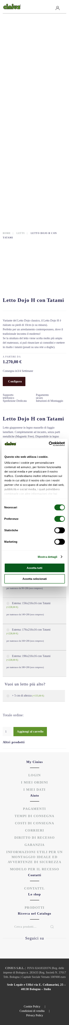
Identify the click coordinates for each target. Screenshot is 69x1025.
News (12, 191)
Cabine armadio (19, 43)
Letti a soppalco (20, 110)
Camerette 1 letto (21, 49)
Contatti (17, 199)
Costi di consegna (34, 823)
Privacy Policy (34, 1015)
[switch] (55, 519)
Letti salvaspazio (21, 121)
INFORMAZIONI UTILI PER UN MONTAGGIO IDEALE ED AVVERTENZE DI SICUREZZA (34, 857)
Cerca (52, 926)
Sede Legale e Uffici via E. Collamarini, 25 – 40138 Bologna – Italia (36, 987)
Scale (11, 148)
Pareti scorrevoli (21, 143)
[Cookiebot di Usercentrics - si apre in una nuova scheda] (49, 444)
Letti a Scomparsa (21, 104)
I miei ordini (34, 782)
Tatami (12, 165)
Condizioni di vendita (34, 1010)
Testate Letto (18, 171)
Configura (15, 381)
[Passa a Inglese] (14, 206)
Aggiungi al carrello (30, 731)
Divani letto (17, 82)
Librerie (14, 126)
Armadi (13, 38)
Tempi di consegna (34, 816)
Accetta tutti (34, 567)
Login (34, 775)
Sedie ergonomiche (22, 159)
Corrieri (34, 830)
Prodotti (17, 31)
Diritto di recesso (34, 837)
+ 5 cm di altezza (28, 695)
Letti (11, 93)
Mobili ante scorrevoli (25, 132)
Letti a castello (20, 98)
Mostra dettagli (47, 556)
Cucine (12, 71)
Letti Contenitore (21, 115)
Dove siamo (19, 177)
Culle (12, 76)
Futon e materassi (21, 87)
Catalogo (18, 184)
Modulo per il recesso (34, 869)
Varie (11, 137)
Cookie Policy (34, 1006)
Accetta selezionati (34, 578)
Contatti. (34, 888)
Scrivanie (14, 154)
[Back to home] (12, 6)
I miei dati (34, 789)
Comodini (14, 65)
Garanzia (34, 845)
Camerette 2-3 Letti (22, 54)
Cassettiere (16, 60)
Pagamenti (34, 809)
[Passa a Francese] (28, 206)
